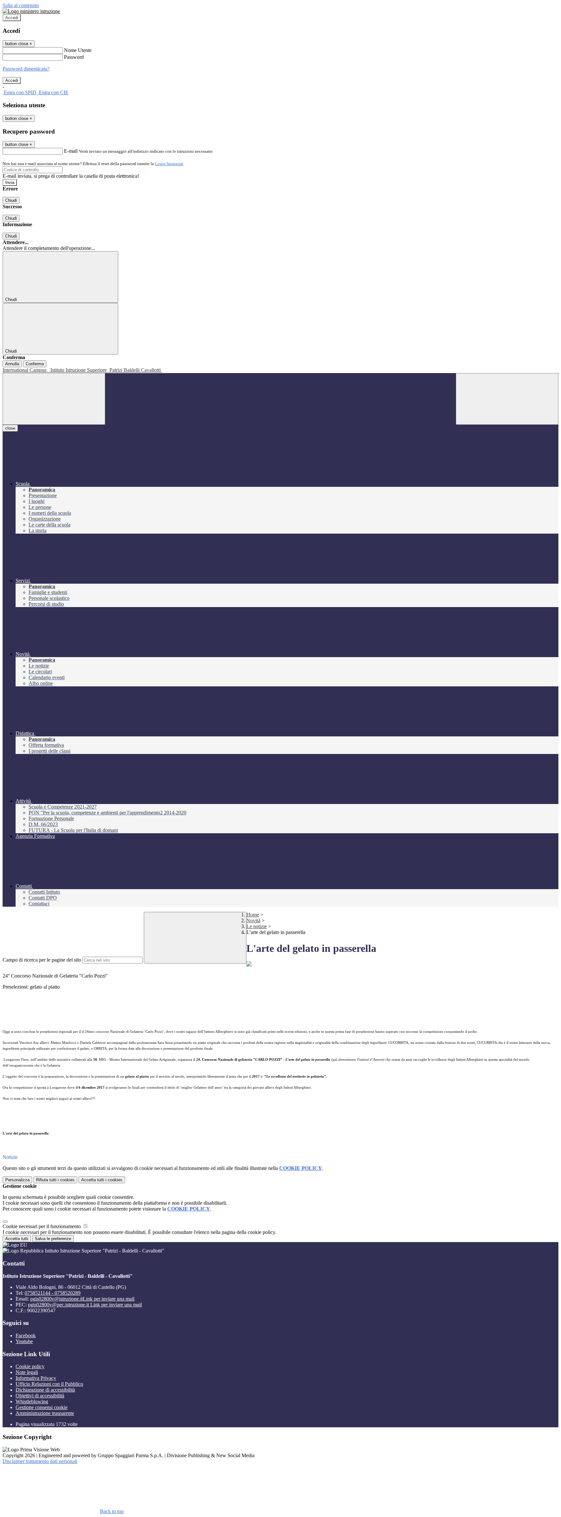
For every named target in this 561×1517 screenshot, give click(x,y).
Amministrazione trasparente (45, 1413)
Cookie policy (30, 1366)
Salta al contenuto (21, 5)
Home (252, 914)
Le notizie (256, 926)
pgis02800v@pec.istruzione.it (85, 1304)
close (10, 428)
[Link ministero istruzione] (31, 11)
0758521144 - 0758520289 (53, 1293)
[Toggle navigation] (54, 399)
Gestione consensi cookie (42, 1407)
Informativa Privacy (36, 1378)
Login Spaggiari (169, 163)
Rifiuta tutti (55, 1179)
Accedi (11, 17)
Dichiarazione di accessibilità (45, 1390)
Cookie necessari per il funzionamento (42, 1226)
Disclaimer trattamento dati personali (40, 1461)
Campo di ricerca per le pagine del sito (42, 960)
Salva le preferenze (53, 1238)
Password (74, 57)
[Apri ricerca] (507, 399)
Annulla (12, 363)
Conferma (35, 363)
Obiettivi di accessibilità (40, 1395)
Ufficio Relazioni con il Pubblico (49, 1384)
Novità (253, 920)
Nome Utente (78, 50)
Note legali (27, 1372)
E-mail (71, 151)
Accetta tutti (101, 1179)
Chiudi (11, 200)
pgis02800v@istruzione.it (82, 1299)
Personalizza (17, 1179)
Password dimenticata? (26, 68)
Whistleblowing (32, 1401)
